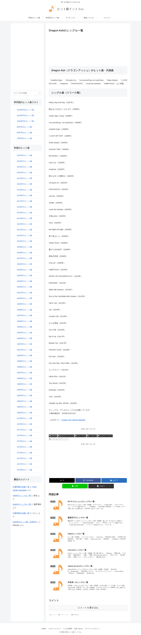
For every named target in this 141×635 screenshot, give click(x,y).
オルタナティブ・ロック (66, 435)
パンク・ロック (81, 435)
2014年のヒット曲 (24, 218)
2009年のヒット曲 (24, 247)
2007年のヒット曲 (24, 258)
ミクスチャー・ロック (106, 435)
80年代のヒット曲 (24, 133)
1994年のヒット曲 (24, 333)
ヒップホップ (92, 435)
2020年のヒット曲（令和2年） (25, 522)
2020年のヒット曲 (24, 184)
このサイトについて (54, 628)
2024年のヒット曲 (24, 161)
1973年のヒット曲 (24, 453)
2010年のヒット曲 (24, 241)
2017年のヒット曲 (24, 201)
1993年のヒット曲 (24, 338)
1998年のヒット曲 (24, 310)
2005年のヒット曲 (24, 270)
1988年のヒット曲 (24, 367)
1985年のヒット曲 (24, 384)
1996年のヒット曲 (24, 321)
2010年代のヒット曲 (25, 115)
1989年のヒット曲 (24, 361)
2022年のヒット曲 (24, 172)
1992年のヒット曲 (24, 344)
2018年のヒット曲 (24, 195)
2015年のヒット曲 (24, 213)
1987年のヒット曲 (24, 373)
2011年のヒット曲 (24, 235)
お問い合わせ (78, 628)
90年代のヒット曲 (24, 127)
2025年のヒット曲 (24, 155)
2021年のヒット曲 (24, 178)
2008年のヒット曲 (24, 253)
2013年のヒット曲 (24, 224)
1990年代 (53, 435)
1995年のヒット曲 (24, 327)
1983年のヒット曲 (24, 395)
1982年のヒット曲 (24, 401)
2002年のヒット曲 (24, 287)
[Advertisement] (88, 48)
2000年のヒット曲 (24, 298)
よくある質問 (67, 628)
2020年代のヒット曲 (25, 110)
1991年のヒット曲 (24, 350)
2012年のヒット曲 (24, 230)
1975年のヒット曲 (24, 441)
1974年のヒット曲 (24, 447)
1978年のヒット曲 (24, 424)
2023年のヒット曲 (24, 167)
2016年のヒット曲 (24, 207)
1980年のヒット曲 (24, 413)
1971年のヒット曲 (24, 464)
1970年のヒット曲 (24, 470)
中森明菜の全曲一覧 (21, 487)
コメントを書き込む (88, 607)
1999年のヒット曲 (24, 304)
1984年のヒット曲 (24, 390)
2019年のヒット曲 (24, 190)
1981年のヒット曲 (24, 407)
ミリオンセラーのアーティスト (59, 439)
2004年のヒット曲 (24, 275)
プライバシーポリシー (92, 628)
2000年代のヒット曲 (25, 121)
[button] (101, 486)
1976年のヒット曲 (24, 435)
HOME (44, 628)
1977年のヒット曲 (24, 430)
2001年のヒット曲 (24, 293)
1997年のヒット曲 (24, 315)
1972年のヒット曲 (24, 458)
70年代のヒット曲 (24, 138)
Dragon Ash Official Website (73, 420)
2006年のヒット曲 (24, 264)
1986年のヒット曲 (24, 378)
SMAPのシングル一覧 (22, 496)
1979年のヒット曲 (24, 418)
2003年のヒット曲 (24, 281)
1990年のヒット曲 (24, 355)
